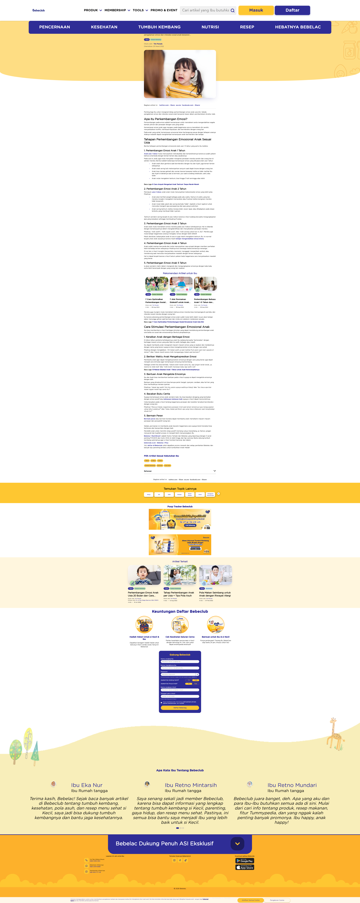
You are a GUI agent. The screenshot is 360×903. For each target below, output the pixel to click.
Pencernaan (54, 27)
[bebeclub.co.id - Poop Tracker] (180, 531)
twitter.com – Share (167, 105)
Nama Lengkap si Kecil (168, 687)
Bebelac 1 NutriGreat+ (152, 436)
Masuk (256, 10)
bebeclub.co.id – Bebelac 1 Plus (156, 443)
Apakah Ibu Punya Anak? (169, 683)
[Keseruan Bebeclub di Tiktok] (185, 860)
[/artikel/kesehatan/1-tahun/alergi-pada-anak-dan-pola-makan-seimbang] (215, 575)
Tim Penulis (158, 44)
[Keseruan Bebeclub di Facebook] (180, 860)
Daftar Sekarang (180, 708)
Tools (138, 10)
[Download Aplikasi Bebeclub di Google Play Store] (244, 860)
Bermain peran (149, 419)
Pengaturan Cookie (277, 900)
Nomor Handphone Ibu (168, 665)
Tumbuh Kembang (159, 27)
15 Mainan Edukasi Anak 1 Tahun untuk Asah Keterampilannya (175, 369)
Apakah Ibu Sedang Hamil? (170, 680)
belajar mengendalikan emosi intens (190, 239)
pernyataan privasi (189, 702)
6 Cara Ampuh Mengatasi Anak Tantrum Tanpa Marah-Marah (175, 184)
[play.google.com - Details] (180, 556)
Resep (247, 27)
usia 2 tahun (156, 192)
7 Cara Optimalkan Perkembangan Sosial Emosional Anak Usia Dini (178, 322)
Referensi (147, 471)
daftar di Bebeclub (154, 445)
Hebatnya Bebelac (298, 27)
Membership (115, 10)
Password (164, 671)
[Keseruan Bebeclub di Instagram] (174, 860)
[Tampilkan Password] (197, 674)
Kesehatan (104, 27)
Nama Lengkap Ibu (167, 659)
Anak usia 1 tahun (151, 154)
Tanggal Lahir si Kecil (168, 693)
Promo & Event (164, 10)
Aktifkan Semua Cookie (251, 900)
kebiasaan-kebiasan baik (173, 399)
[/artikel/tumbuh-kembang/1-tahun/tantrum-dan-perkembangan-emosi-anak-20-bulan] (144, 575)
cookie (181, 703)
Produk (91, 10)
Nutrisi (210, 27)
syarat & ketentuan (169, 703)
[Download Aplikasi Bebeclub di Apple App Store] (244, 867)
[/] (48, 10)
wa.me (178, 105)
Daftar (292, 10)
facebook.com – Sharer (191, 105)
